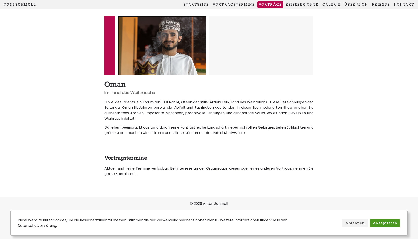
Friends (381, 5)
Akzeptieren (385, 223)
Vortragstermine (234, 5)
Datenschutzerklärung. (37, 225)
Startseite (196, 5)
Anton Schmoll (215, 203)
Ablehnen (355, 223)
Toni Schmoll (20, 5)
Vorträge (270, 5)
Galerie (331, 5)
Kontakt (404, 5)
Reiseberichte (302, 5)
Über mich (356, 5)
